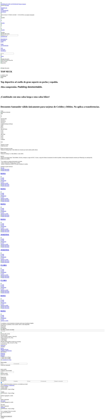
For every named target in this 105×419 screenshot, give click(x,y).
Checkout (3, 407)
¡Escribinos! (3, 50)
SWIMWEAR (4, 4)
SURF (8, 4)
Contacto (24, 4)
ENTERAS (3, 40)
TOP (2, 48)
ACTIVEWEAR (14, 4)
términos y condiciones (9, 385)
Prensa (20, 4)
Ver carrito (3, 400)
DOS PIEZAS (4, 39)
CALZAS (3, 49)
